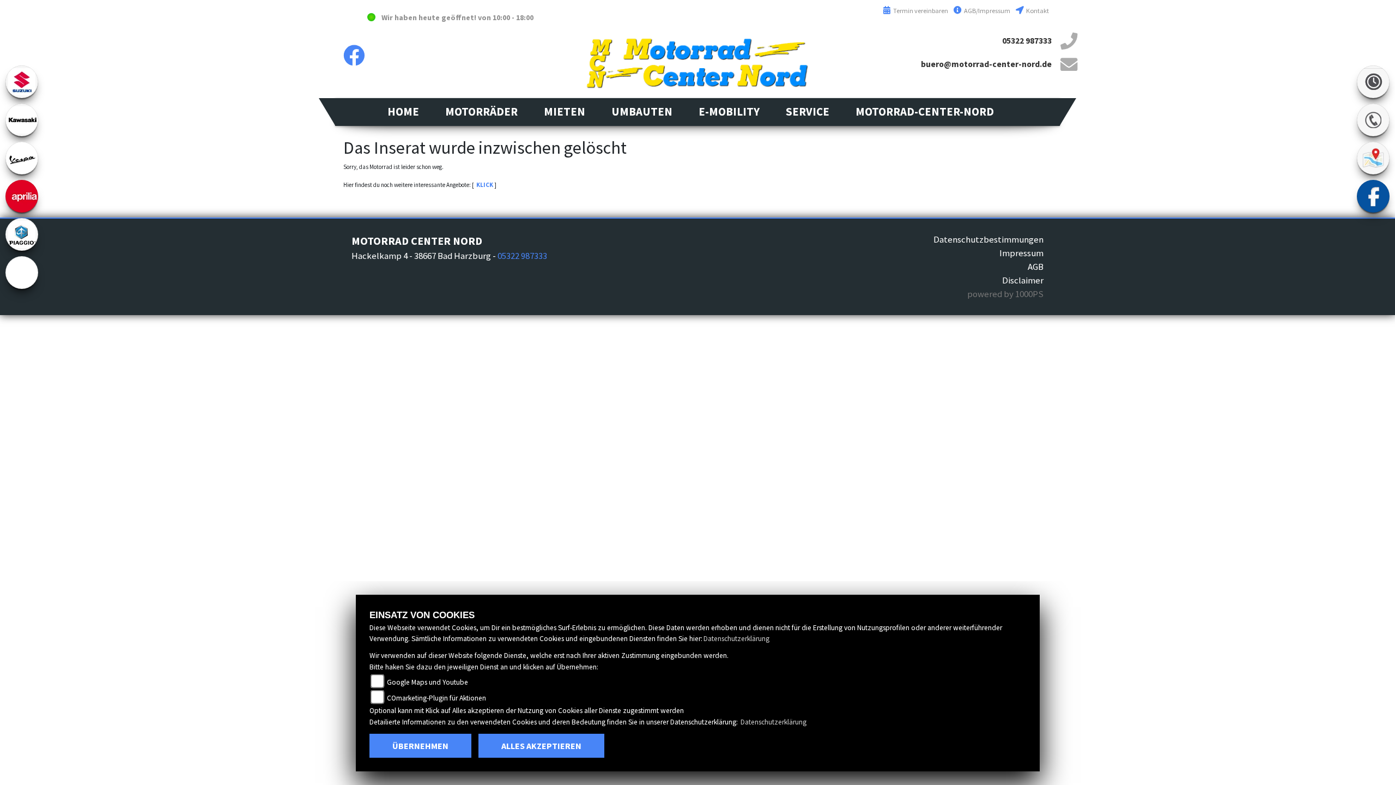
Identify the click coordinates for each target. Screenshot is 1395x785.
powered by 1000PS (1005, 294)
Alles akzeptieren (541, 745)
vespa (21, 158)
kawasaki (21, 120)
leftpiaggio (21, 234)
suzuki (21, 81)
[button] (481, 112)
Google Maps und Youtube (427, 682)
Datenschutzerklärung (736, 638)
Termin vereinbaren (920, 11)
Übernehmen (420, 745)
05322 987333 (1027, 40)
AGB (1036, 267)
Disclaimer (1023, 280)
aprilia (21, 196)
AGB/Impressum (986, 11)
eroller (21, 272)
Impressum (1021, 253)
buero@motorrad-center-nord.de (986, 64)
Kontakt (1037, 11)
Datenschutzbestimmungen (988, 239)
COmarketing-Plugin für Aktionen (436, 698)
